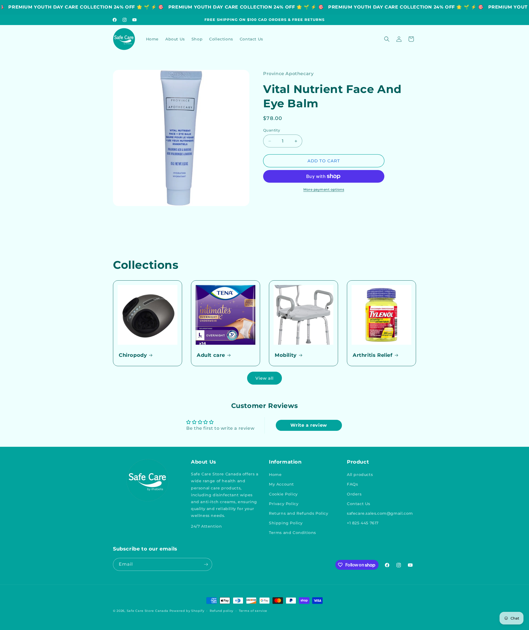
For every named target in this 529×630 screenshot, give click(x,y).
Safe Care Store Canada (147, 611)
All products (360, 474)
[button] (387, 39)
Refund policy (221, 611)
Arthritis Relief (373, 355)
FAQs (352, 484)
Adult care (211, 355)
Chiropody (133, 355)
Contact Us (358, 503)
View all (264, 378)
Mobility (286, 355)
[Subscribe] (206, 564)
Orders (354, 494)
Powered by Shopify (186, 611)
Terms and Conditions (292, 532)
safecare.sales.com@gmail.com (380, 513)
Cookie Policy (283, 494)
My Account (281, 484)
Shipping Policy (286, 523)
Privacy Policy (283, 503)
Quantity (271, 130)
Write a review (308, 425)
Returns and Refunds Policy (298, 513)
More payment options (323, 189)
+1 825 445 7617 (363, 523)
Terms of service (253, 611)
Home (275, 474)
